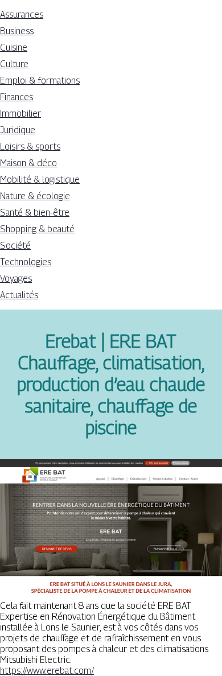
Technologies (25, 262)
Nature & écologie (35, 196)
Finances (16, 97)
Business (17, 31)
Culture (14, 64)
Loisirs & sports (30, 146)
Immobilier (20, 113)
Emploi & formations (40, 80)
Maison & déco (28, 163)
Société (15, 245)
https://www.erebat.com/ (47, 670)
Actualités (19, 295)
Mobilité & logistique (40, 179)
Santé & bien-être (34, 212)
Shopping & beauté (37, 229)
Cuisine (13, 47)
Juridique (17, 130)
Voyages (16, 278)
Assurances (21, 14)
